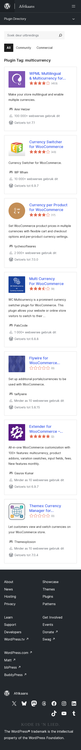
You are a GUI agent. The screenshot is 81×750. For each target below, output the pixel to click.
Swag (49, 639)
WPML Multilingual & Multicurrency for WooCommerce (46, 76)
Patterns (49, 604)
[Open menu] (74, 6)
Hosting (10, 596)
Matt (10, 660)
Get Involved (53, 617)
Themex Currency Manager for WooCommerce (45, 508)
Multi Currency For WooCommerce (46, 281)
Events (48, 624)
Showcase (51, 582)
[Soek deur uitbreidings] (60, 35)
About (8, 582)
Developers (12, 632)
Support (10, 624)
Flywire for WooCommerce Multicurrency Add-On (43, 360)
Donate (50, 632)
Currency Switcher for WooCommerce (46, 144)
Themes (49, 589)
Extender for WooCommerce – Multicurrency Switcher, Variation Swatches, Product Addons (50, 429)
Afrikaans (21, 693)
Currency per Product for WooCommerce (48, 207)
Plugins (48, 596)
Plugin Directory (15, 18)
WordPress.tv (16, 639)
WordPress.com (18, 653)
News (8, 589)
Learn (8, 617)
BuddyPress (15, 675)
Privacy (10, 604)
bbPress (12, 667)
